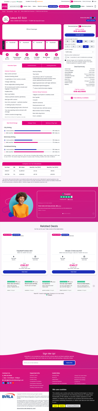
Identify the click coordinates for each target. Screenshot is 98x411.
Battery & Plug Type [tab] (51, 123)
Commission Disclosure (36, 383)
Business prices (77, 1)
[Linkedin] (8, 383)
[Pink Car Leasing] (5, 6)
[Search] (21, 6)
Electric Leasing (42, 6)
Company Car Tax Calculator (59, 383)
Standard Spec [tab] (12, 65)
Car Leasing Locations (80, 383)
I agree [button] (55, 406)
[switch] (71, 1)
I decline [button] (62, 406)
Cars (29, 6)
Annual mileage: (69, 49)
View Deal (24, 272)
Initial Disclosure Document (36, 385)
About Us (54, 377)
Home (25, 6)
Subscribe (69, 363)
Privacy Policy (33, 377)
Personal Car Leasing (79, 377)
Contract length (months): (71, 39)
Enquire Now (80, 35)
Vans (34, 6)
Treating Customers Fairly (36, 387)
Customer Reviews (57, 381)
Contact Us (89, 6)
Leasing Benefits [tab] (51, 65)
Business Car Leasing (79, 379)
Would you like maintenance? (72, 55)
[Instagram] (11, 383)
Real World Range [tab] (12, 123)
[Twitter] (6, 383)
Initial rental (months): (70, 44)
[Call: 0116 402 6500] (95, 6)
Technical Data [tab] (31, 65)
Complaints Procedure (35, 381)
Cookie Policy (33, 379)
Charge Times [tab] (32, 123)
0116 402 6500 (80, 31)
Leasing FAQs (55, 375)
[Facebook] (3, 383)
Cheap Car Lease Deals (80, 375)
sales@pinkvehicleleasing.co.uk (13, 380)
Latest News (55, 379)
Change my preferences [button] (73, 406)
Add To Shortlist (91, 20)
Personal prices (65, 1)
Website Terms (33, 375)
